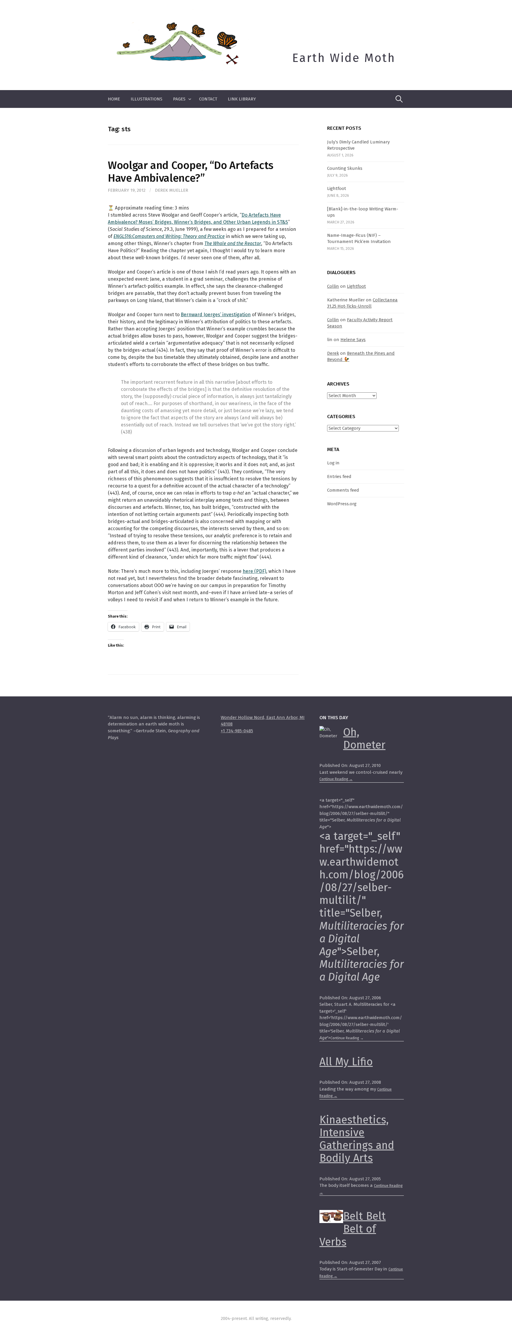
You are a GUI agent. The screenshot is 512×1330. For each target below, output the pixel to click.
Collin (333, 286)
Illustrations (146, 99)
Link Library (242, 99)
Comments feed (343, 490)
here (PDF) (254, 571)
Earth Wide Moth (344, 58)
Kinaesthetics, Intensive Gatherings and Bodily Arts (356, 1139)
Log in (333, 463)
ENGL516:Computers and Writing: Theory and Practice (169, 236)
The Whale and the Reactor (232, 243)
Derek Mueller (171, 190)
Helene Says (353, 339)
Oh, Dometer (364, 739)
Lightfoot (336, 188)
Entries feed (339, 476)
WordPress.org (341, 503)
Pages (179, 99)
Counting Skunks (344, 168)
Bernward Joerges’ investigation (216, 314)
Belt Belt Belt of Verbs (352, 1229)
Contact (208, 99)
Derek (333, 353)
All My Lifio (346, 1061)
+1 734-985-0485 (237, 730)
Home (114, 99)
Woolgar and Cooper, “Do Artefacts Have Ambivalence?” (190, 172)
